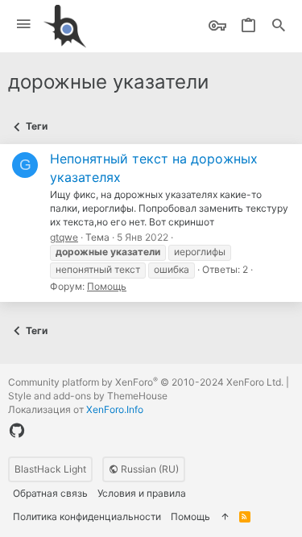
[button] (23, 24)
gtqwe (64, 237)
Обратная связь (50, 493)
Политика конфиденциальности (87, 516)
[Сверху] (224, 517)
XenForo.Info (114, 409)
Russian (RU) (148, 469)
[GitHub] (17, 431)
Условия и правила (141, 493)
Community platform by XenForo (145, 382)
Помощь (106, 286)
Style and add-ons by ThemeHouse (88, 396)
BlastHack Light (50, 469)
